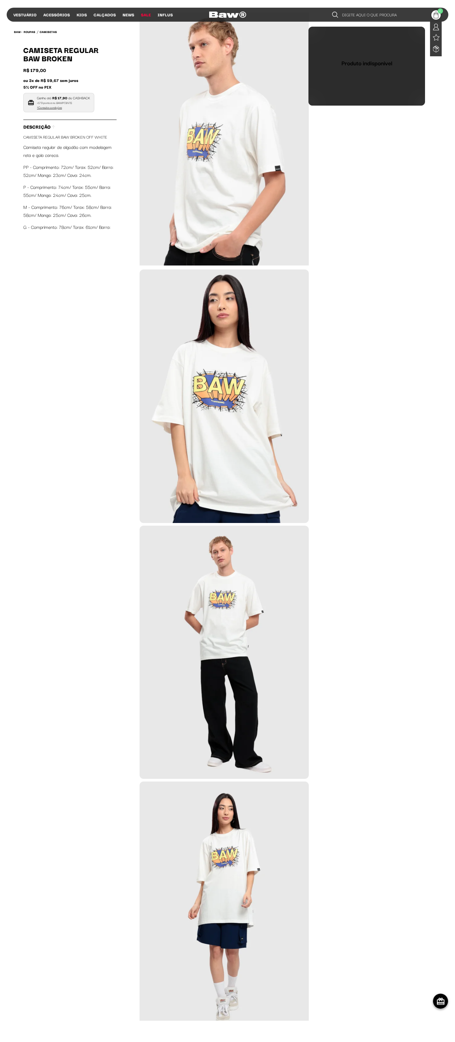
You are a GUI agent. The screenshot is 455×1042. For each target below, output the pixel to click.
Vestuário (25, 14)
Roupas (29, 31)
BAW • (18, 31)
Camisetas (48, 31)
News (128, 14)
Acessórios (56, 14)
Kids (82, 14)
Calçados (105, 14)
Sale (146, 14)
